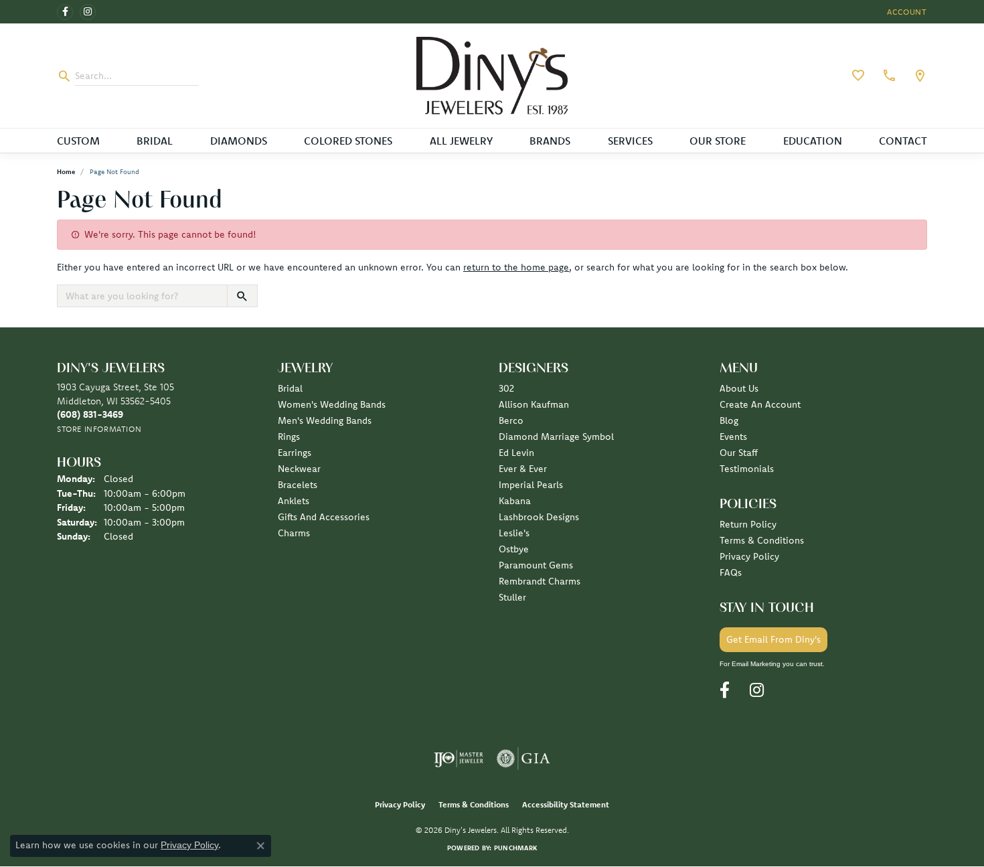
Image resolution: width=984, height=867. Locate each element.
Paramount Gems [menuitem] (536, 565)
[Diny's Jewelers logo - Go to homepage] (492, 75)
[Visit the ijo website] (459, 758)
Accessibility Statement (565, 804)
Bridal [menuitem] (290, 388)
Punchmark (515, 848)
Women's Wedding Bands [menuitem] (332, 404)
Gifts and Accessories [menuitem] (324, 517)
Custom (78, 140)
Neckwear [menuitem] (299, 469)
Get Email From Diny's (773, 639)
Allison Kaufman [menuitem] (534, 404)
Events (733, 436)
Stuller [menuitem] (512, 597)
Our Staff (739, 453)
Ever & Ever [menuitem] (523, 469)
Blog (729, 420)
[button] (905, 11)
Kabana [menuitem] (515, 501)
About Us (739, 388)
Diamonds (238, 140)
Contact (903, 140)
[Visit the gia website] (523, 758)
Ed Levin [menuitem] (516, 453)
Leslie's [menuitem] (514, 533)
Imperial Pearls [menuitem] (531, 485)
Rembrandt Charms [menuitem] (539, 581)
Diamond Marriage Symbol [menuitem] (556, 436)
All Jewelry (461, 140)
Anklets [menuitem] (293, 501)
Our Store (717, 140)
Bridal (155, 140)
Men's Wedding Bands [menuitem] (325, 420)
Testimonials (747, 469)
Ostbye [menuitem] (514, 549)
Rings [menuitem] (289, 436)
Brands (549, 140)
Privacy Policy (749, 556)
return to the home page (516, 267)
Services (630, 140)
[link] (887, 76)
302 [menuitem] (506, 388)
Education (812, 140)
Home (66, 171)
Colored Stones (348, 140)
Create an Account (760, 404)
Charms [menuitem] (294, 533)
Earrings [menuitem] (294, 453)
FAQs (731, 572)
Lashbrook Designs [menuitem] (539, 517)
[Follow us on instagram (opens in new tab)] (88, 12)
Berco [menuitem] (511, 420)
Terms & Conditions (762, 540)
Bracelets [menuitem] (297, 485)
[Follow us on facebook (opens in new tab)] (65, 12)
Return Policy (748, 524)
